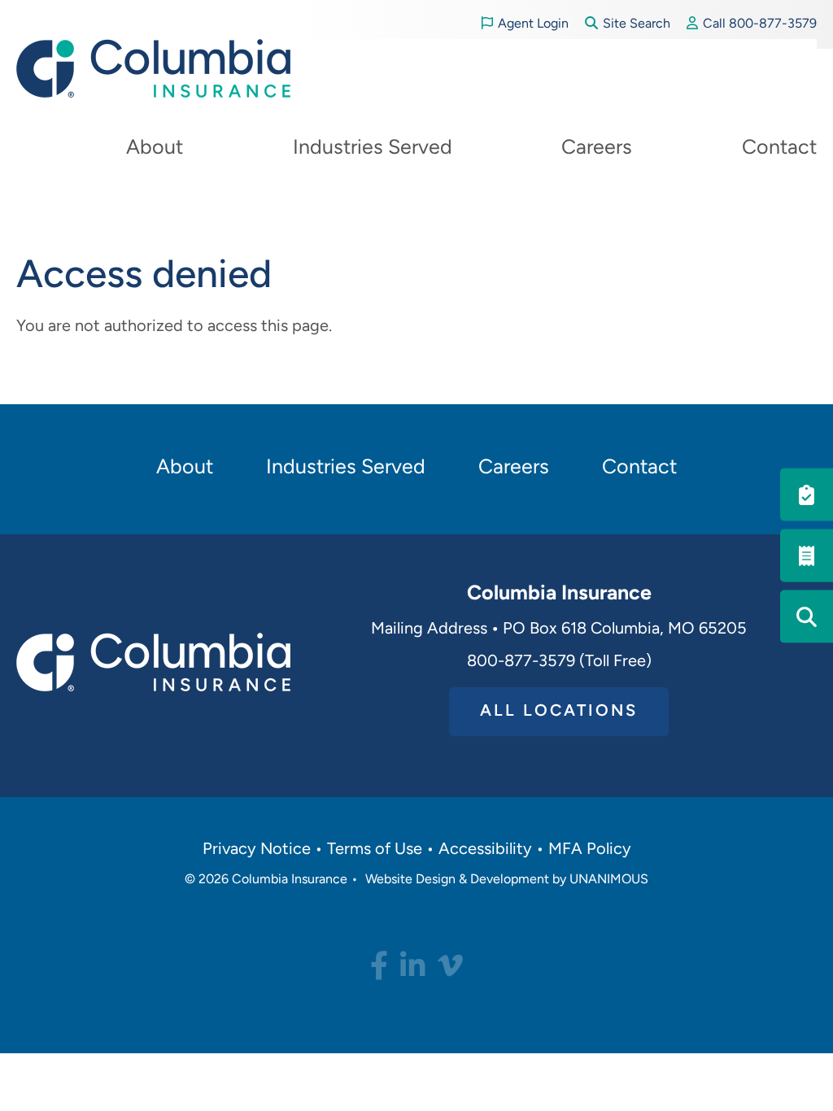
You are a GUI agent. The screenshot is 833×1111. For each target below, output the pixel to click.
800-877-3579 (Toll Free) (559, 662)
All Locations (559, 712)
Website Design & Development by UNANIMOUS (506, 880)
